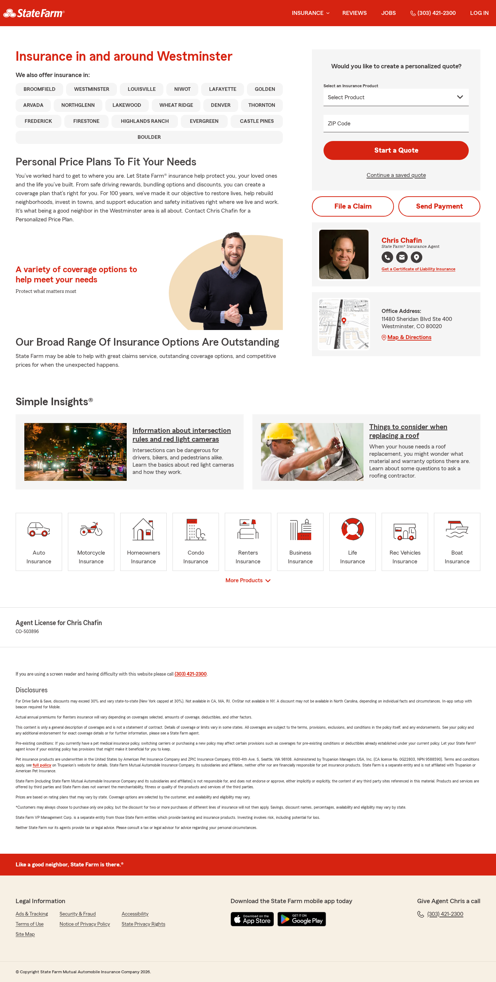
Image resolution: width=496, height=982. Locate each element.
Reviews (354, 13)
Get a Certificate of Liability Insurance (418, 269)
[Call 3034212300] (387, 257)
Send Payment (439, 206)
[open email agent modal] (402, 258)
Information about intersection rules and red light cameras (182, 435)
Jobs (388, 13)
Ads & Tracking (32, 914)
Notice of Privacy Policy (85, 924)
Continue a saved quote (396, 175)
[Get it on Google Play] (301, 919)
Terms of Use (30, 924)
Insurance (308, 13)
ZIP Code (339, 123)
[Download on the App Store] (252, 919)
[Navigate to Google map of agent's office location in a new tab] (416, 257)
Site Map (25, 934)
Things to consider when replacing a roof (408, 431)
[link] (34, 13)
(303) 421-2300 (437, 13)
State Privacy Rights (143, 924)
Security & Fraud (78, 914)
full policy (42, 765)
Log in (479, 13)
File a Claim (353, 206)
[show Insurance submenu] (326, 13)
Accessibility (135, 914)
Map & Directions (409, 337)
